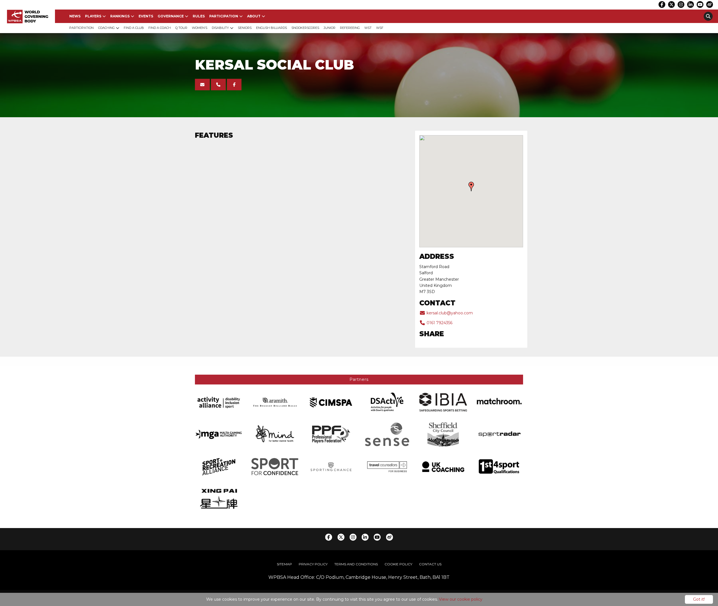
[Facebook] (234, 84)
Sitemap (284, 564)
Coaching (106, 28)
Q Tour (181, 28)
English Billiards (271, 28)
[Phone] (218, 84)
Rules (199, 16)
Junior (329, 28)
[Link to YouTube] (700, 4)
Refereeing (350, 28)
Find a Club (134, 28)
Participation (223, 16)
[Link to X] (671, 4)
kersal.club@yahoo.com (449, 312)
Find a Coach (159, 28)
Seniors (245, 28)
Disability (220, 28)
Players (93, 16)
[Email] (202, 84)
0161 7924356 (438, 322)
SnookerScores (305, 28)
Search (708, 16)
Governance (171, 16)
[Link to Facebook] (662, 4)
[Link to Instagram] (681, 4)
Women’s (199, 28)
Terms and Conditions (356, 564)
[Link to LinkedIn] (690, 4)
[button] (471, 186)
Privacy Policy (313, 564)
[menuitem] (75, 16)
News (74, 16)
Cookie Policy (398, 564)
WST (368, 28)
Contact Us (430, 564)
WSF (379, 28)
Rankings (120, 16)
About (254, 16)
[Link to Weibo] (709, 4)
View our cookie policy (460, 599)
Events (146, 16)
